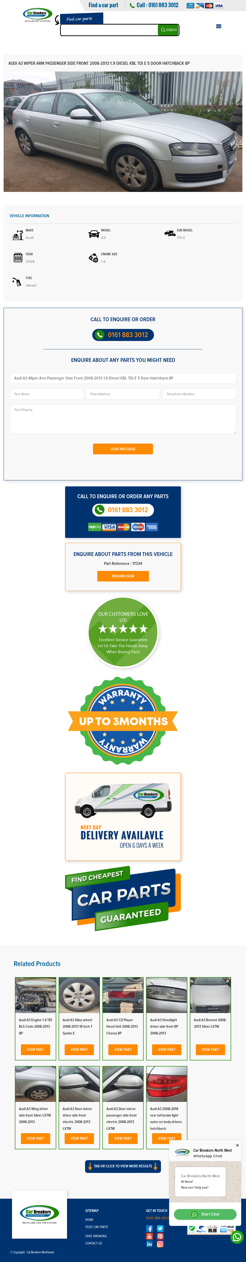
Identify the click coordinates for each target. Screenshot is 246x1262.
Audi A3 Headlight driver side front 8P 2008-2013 (164, 1026)
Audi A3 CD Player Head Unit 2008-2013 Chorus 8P (122, 1026)
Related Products (37, 964)
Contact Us (93, 1243)
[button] (123, 1171)
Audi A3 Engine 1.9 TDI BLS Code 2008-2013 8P (35, 1026)
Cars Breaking (96, 1236)
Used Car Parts (96, 1227)
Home (89, 1220)
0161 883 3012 (163, 5)
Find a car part (103, 5)
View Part (35, 1050)
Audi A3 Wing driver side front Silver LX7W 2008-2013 (35, 1115)
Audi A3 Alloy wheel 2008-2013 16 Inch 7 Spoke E (77, 1026)
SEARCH (171, 30)
